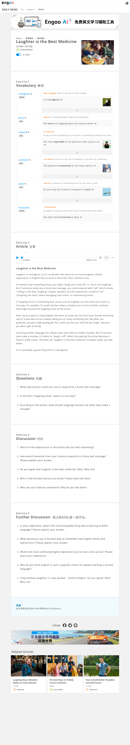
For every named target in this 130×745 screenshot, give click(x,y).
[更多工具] (112, 257)
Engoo (19, 38)
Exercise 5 (22, 513)
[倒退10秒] (100, 257)
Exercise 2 (22, 242)
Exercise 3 (22, 374)
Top (22, 9)
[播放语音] (31, 94)
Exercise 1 (22, 81)
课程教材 (41, 9)
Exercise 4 (22, 434)
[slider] (22, 258)
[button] (77, 110)
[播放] (17, 257)
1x (106, 257)
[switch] (18, 54)
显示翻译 (26, 54)
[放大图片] (97, 52)
